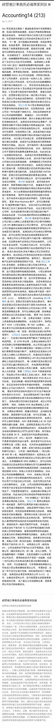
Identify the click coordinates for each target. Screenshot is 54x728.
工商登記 (27, 371)
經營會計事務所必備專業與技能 (26, 4)
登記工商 (22, 105)
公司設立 (16, 334)
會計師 (21, 181)
